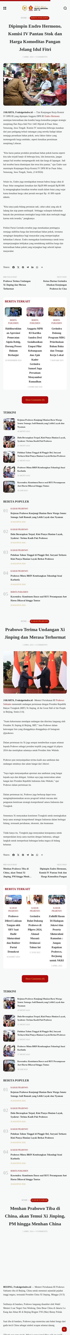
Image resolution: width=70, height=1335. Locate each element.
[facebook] (13, 267)
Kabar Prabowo (19, 509)
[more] (42, 267)
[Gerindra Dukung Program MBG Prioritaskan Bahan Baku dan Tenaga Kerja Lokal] (56, 312)
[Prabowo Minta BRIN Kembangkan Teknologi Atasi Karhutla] (9, 472)
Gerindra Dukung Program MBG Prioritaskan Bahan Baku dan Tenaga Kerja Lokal (56, 341)
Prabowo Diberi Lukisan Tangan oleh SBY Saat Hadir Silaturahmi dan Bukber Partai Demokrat (13, 934)
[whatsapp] (37, 267)
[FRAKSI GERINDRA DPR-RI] (35, 8)
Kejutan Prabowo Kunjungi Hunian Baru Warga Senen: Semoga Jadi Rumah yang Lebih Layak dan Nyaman (40, 423)
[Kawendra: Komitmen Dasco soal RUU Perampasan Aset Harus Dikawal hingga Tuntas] (9, 487)
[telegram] (28, 267)
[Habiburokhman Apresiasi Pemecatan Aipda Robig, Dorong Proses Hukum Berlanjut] (13, 312)
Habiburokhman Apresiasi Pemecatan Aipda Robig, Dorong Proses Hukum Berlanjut (13, 341)
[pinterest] (23, 267)
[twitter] (18, 267)
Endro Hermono (52, 116)
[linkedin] (32, 267)
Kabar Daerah (39, 1200)
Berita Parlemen (39, 18)
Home (24, 18)
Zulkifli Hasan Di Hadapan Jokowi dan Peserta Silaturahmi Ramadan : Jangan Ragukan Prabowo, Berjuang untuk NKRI (57, 938)
